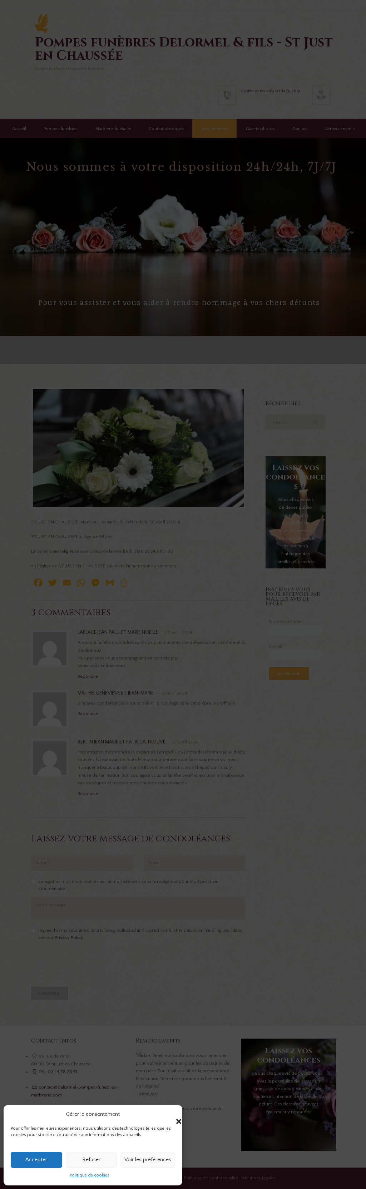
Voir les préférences (147, 1159)
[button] (171, 1114)
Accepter (36, 1159)
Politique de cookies (89, 1175)
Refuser (91, 1159)
